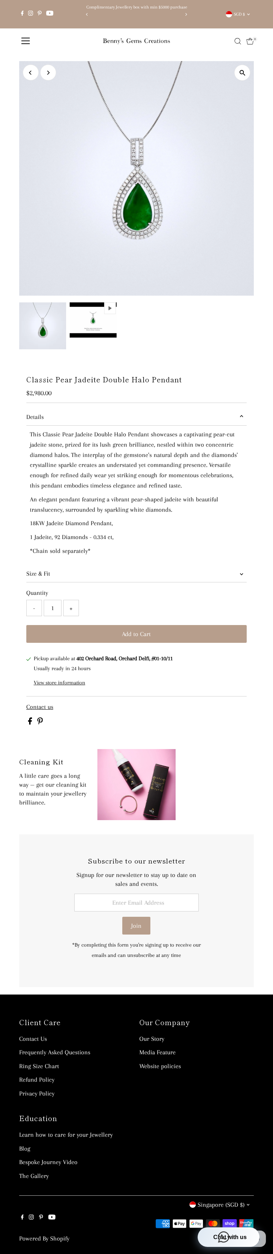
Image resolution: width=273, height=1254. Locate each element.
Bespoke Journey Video (48, 1162)
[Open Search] (238, 41)
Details (35, 416)
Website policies (160, 1066)
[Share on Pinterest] (40, 722)
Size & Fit (38, 573)
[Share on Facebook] (31, 722)
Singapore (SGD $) (221, 1204)
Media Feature (157, 1052)
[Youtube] (49, 14)
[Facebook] (22, 14)
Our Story (151, 1038)
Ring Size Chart (39, 1066)
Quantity (37, 592)
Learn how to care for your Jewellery (66, 1134)
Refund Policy (36, 1079)
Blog (24, 1148)
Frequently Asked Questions (54, 1052)
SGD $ (239, 14)
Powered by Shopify (44, 1238)
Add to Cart (136, 633)
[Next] (186, 14)
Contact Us (33, 1038)
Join (136, 925)
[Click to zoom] (242, 73)
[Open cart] (250, 41)
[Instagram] (30, 14)
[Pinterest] (39, 14)
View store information (59, 682)
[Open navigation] (25, 41)
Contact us (39, 707)
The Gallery (34, 1175)
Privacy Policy (36, 1093)
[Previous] (87, 14)
